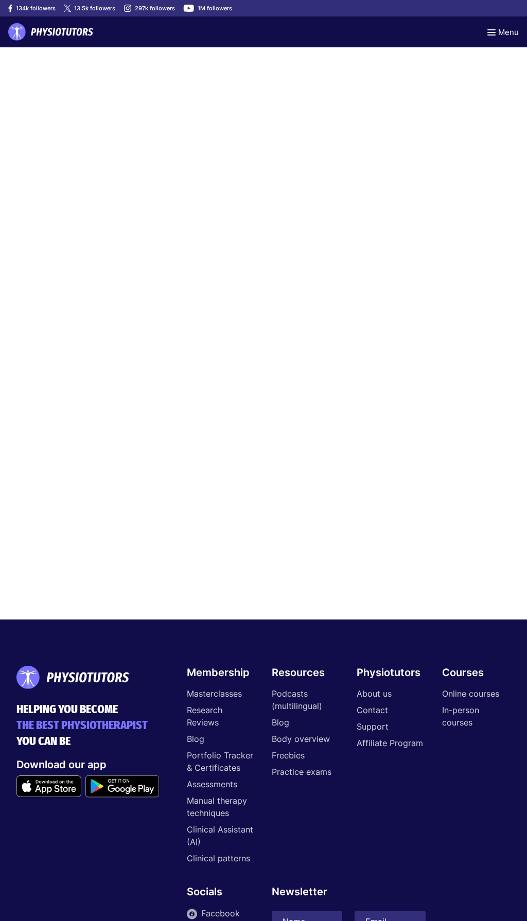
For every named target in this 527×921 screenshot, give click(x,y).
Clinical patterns (218, 858)
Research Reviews (204, 716)
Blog (195, 739)
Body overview (301, 739)
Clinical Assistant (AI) (220, 835)
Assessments (212, 784)
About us (374, 693)
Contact (372, 710)
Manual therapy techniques (217, 806)
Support (373, 726)
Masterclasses (214, 693)
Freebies (288, 755)
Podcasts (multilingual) (297, 699)
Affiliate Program (390, 743)
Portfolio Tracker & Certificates (220, 761)
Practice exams (301, 772)
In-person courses (460, 716)
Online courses (470, 693)
